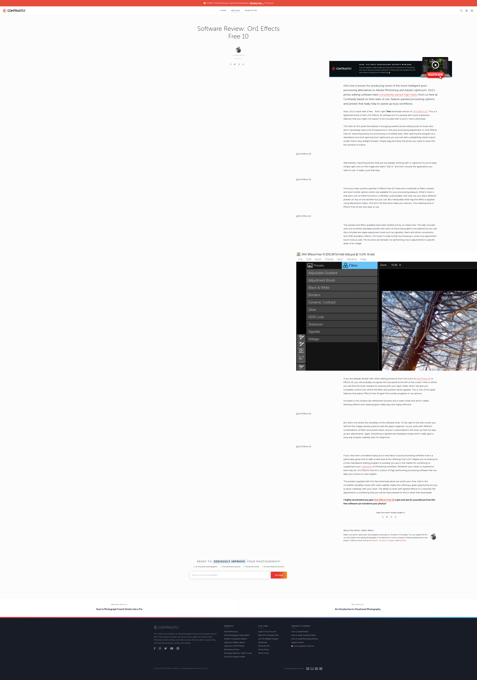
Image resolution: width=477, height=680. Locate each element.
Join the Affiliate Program (268, 639)
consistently (386, 94)
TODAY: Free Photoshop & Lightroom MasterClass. (240, 3)
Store (223, 10)
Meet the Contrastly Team (268, 635)
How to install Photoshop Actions (304, 639)
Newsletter (251, 10)
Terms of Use (263, 653)
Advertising (262, 642)
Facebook (383, 540)
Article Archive (264, 646)
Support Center (297, 642)
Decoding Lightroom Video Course (238, 653)
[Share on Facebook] (230, 64)
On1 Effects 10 (420, 111)
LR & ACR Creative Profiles (234, 657)
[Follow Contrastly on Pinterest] (179, 648)
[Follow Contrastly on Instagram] (161, 648)
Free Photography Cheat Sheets (236, 635)
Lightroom (366, 466)
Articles (235, 10)
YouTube (402, 540)
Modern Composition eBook (235, 639)
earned (399, 94)
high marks (411, 94)
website (375, 540)
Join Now (279, 575)
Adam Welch (239, 55)
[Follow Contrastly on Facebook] (156, 648)
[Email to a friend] (243, 64)
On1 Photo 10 (423, 378)
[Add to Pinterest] (239, 64)
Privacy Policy (263, 650)
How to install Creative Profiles (303, 635)
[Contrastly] (16, 10)
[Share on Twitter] (235, 64)
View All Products (231, 632)
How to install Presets (299, 632)
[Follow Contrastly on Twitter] (167, 648)
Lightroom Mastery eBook (234, 642)
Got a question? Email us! (304, 646)
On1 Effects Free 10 (384, 500)
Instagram (392, 540)
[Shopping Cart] (472, 10)
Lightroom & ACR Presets (234, 646)
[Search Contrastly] (461, 10)
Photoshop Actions (231, 650)
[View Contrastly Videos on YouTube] (173, 648)
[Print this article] (247, 64)
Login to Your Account (267, 632)
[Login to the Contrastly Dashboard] (466, 10)
